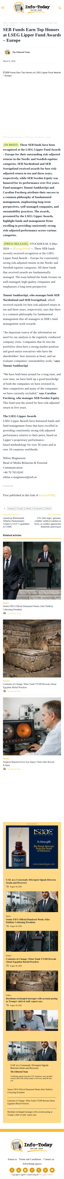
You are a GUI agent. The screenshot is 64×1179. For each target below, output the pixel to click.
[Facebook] (32, 780)
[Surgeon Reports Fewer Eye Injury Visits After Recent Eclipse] (32, 726)
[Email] (32, 808)
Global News (14, 23)
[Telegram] (32, 815)
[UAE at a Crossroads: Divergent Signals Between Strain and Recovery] (32, 901)
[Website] (45, 1170)
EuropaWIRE (47, 495)
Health (6, 759)
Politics (8, 995)
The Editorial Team (19, 1072)
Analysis (11, 508)
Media (28, 508)
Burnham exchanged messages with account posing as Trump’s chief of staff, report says (31, 1000)
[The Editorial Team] (8, 52)
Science (8, 956)
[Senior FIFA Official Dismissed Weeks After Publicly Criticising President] (32, 941)
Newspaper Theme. (46, 1175)
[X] (32, 787)
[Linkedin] (32, 801)
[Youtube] (52, 1170)
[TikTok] (32, 1170)
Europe (20, 508)
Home (5, 23)
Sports (8, 916)
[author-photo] (8, 886)
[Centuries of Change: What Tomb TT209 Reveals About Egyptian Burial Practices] (32, 981)
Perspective (38, 508)
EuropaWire (21, 248)
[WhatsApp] (32, 794)
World (48, 508)
